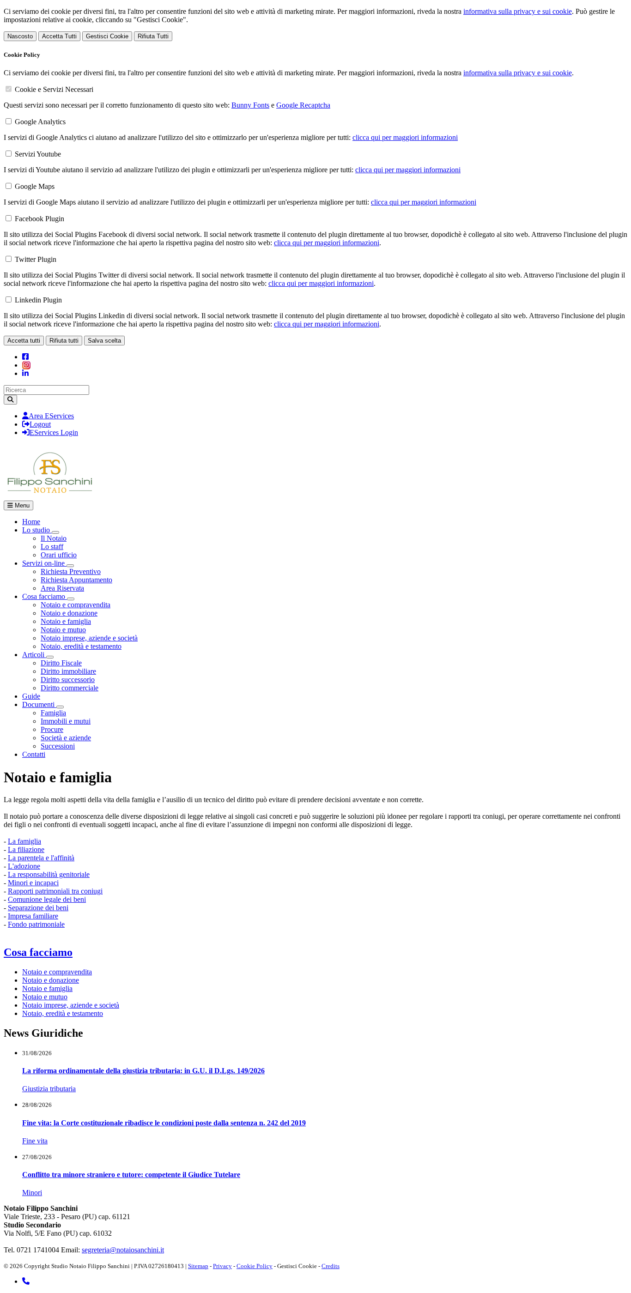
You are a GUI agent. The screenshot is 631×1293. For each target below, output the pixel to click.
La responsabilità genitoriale (49, 874)
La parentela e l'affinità (41, 858)
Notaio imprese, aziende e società (89, 638)
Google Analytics (40, 122)
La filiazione (26, 849)
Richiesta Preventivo (71, 571)
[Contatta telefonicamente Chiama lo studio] (26, 1281)
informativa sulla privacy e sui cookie (517, 11)
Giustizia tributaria (49, 1089)
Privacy (222, 1266)
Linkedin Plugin (38, 300)
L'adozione (24, 866)
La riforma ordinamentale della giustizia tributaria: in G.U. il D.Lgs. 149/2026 (143, 1071)
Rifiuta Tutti (153, 36)
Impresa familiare (33, 916)
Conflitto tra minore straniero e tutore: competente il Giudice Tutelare (131, 1174)
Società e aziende (66, 738)
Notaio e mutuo (63, 630)
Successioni (58, 746)
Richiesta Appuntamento (76, 580)
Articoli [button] (34, 655)
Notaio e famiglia (66, 621)
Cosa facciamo (38, 952)
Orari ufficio (59, 555)
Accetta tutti (23, 340)
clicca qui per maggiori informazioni (405, 137)
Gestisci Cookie (107, 36)
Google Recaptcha (303, 105)
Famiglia (53, 713)
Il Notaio (54, 538)
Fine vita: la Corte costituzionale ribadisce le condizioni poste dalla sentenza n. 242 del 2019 (164, 1123)
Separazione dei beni (38, 908)
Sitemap (198, 1266)
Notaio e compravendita (75, 605)
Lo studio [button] (37, 530)
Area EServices (51, 416)
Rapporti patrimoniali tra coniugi (55, 891)
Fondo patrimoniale (36, 924)
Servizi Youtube (38, 154)
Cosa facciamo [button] (44, 596)
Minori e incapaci (33, 883)
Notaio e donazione (69, 613)
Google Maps (35, 186)
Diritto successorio (68, 679)
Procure (52, 729)
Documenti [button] (39, 704)
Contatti (33, 754)
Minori (32, 1192)
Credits (331, 1266)
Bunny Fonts (250, 105)
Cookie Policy (255, 1266)
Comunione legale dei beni (47, 899)
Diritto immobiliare (68, 671)
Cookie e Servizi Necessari (54, 89)
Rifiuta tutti (64, 340)
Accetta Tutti (59, 36)
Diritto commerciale (69, 688)
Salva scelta (104, 340)
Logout (40, 424)
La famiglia (24, 841)
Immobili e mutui (66, 721)
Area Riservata (62, 588)
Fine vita (35, 1141)
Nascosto (20, 36)
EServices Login (54, 432)
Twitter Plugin (35, 259)
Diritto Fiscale (61, 663)
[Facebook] (25, 357)
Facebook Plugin (39, 219)
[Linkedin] (25, 373)
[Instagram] (26, 365)
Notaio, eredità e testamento (81, 646)
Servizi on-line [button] (44, 563)
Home (31, 522)
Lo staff (52, 546)
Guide (31, 696)
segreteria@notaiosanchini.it (123, 1250)
